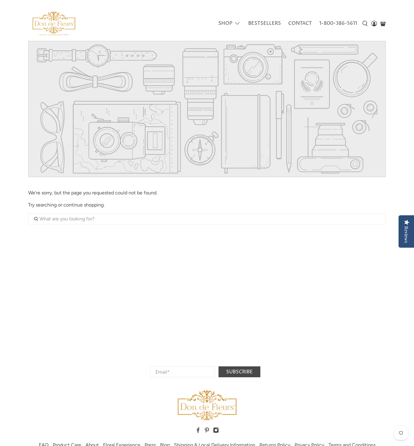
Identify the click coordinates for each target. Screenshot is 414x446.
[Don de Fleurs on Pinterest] (207, 431)
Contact (300, 23)
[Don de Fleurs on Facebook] (198, 431)
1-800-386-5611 (338, 23)
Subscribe (239, 371)
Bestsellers (264, 23)
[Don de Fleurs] (54, 23)
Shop (225, 23)
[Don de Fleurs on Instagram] (216, 431)
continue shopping (83, 205)
